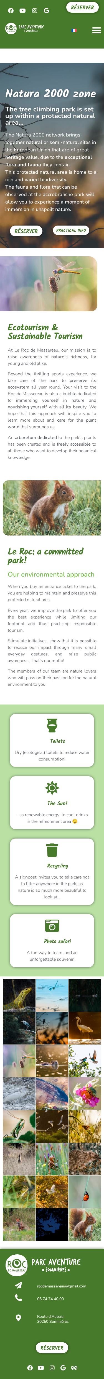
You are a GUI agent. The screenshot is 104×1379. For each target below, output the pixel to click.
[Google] (46, 10)
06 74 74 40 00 (50, 1299)
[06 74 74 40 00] (18, 1297)
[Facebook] (10, 10)
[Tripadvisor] (74, 1367)
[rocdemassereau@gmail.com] (18, 1285)
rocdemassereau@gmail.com (61, 1286)
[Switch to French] (74, 30)
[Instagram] (34, 10)
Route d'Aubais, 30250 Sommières (53, 1319)
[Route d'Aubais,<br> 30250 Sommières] (18, 1317)
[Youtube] (22, 10)
